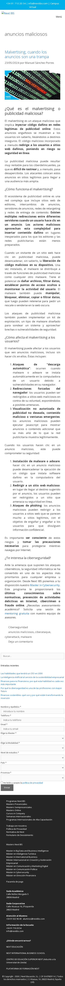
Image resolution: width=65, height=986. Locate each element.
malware (26, 637)
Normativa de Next (15, 831)
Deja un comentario (20, 641)
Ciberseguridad (18, 627)
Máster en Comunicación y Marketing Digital (27, 866)
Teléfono (6, 715)
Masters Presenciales (16, 804)
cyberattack (12, 637)
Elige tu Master (8, 733)
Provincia (6, 772)
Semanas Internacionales (18, 816)
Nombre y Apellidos (11, 706)
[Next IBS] (8, 16)
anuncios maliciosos (21, 632)
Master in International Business (21, 856)
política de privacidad (33, 782)
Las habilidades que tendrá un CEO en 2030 (21, 673)
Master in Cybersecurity (45, 585)
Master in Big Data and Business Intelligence (27, 850)
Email (4, 724)
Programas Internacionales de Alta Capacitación (29, 819)
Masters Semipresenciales (19, 807)
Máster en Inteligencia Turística (21, 853)
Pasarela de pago (14, 881)
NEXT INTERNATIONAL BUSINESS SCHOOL (25, 953)
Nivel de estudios (10, 752)
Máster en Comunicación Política (21, 869)
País (3, 762)
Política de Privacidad (16, 828)
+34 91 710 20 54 (16, 3)
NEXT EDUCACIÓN (14, 946)
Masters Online (13, 810)
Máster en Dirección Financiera (21, 875)
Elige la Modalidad (10, 742)
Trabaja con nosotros (16, 825)
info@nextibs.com (38, 3)
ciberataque (42, 632)
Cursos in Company (15, 813)
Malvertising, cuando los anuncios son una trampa (27, 54)
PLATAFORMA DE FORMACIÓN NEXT (22, 968)
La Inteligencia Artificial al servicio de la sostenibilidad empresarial (32, 677)
